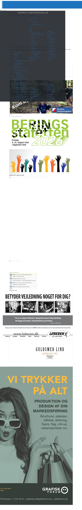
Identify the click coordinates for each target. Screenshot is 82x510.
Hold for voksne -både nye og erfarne (21, 70)
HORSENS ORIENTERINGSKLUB (32, 13)
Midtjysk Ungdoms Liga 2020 (21, 92)
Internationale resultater (35, 32)
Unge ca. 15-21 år (17, 68)
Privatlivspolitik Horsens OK (36, 53)
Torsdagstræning (52, 39)
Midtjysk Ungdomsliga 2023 (21, 87)
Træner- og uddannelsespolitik (36, 51)
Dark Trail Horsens (52, 55)
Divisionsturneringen (52, 48)
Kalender (19, 52)
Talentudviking (16, 72)
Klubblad (30, 27)
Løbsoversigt (16, 55)
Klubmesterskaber (52, 49)
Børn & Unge (19, 62)
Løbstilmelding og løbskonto (21, 60)
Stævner (31, 98)
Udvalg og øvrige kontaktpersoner (37, 24)
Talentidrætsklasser (19, 75)
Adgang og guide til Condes (35, 94)
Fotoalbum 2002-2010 (33, 58)
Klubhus (30, 29)
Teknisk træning (51, 43)
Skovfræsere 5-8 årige (18, 63)
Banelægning (32, 92)
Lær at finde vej (50, 96)
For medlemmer (32, 36)
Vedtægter (33, 49)
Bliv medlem (49, 87)
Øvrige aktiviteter (49, 45)
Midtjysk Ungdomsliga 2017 (21, 97)
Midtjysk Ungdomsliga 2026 (19, 82)
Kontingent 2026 (34, 37)
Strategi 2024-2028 (34, 48)
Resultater (30, 31)
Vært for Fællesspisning (34, 96)
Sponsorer (30, 26)
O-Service (15, 58)
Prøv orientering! (50, 84)
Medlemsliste (33, 41)
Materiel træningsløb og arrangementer (37, 99)
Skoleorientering (50, 91)
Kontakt (30, 19)
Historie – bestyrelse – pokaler (34, 57)
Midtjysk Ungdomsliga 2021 (21, 90)
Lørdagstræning (51, 41)
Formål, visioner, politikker (33, 45)
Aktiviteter (50, 31)
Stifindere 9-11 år (17, 65)
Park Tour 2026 (51, 51)
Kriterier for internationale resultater (37, 34)
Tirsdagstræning (51, 37)
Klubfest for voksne (52, 56)
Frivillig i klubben (36, 89)
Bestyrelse (33, 20)
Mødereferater (35, 22)
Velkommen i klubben (51, 89)
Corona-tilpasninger (49, 34)
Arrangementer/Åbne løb (50, 32)
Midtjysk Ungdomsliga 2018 (21, 96)
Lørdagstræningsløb (33, 91)
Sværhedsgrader (50, 94)
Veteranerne (48, 60)
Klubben (35, 17)
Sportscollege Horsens (20, 77)
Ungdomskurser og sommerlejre (20, 79)
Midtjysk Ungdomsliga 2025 (21, 84)
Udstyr (48, 92)
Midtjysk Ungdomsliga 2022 (21, 89)
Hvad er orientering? (50, 86)
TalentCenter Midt (19, 73)
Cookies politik (35, 54)
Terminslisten (16, 57)
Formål (32, 46)
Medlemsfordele (34, 43)
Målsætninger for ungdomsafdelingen (21, 99)
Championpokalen (52, 46)
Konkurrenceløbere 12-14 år (19, 67)
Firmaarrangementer (50, 98)
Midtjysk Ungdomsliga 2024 (21, 85)
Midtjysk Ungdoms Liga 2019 (21, 94)
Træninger (48, 36)
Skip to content (3, 10)
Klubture (50, 58)
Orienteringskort (32, 60)
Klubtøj (32, 39)
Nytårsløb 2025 (51, 53)
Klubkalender (16, 53)
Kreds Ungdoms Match (18, 80)
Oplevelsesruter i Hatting (51, 99)
